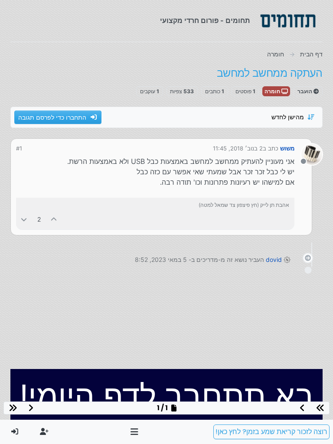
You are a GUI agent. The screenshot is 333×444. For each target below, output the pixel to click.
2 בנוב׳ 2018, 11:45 (238, 148)
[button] (135, 432)
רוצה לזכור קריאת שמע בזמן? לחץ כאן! (271, 432)
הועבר (305, 91)
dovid (274, 259)
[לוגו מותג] (288, 20)
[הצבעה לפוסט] (54, 219)
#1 (19, 148)
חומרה (272, 91)
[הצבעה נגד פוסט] (24, 219)
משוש (287, 148)
